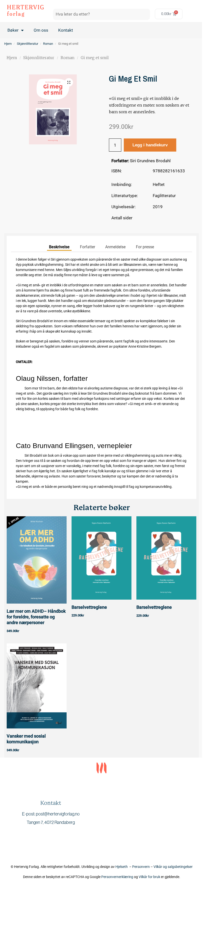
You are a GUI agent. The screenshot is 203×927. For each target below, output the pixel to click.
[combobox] (101, 14)
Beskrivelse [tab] (59, 247)
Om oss (41, 30)
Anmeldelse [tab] (115, 247)
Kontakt (65, 30)
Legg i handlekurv (150, 145)
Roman (48, 43)
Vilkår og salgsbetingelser (173, 867)
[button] (69, 82)
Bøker (13, 30)
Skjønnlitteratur (27, 43)
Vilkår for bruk (149, 877)
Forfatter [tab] (87, 247)
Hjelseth (122, 867)
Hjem (8, 43)
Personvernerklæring (117, 877)
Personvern (141, 867)
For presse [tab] (145, 247)
